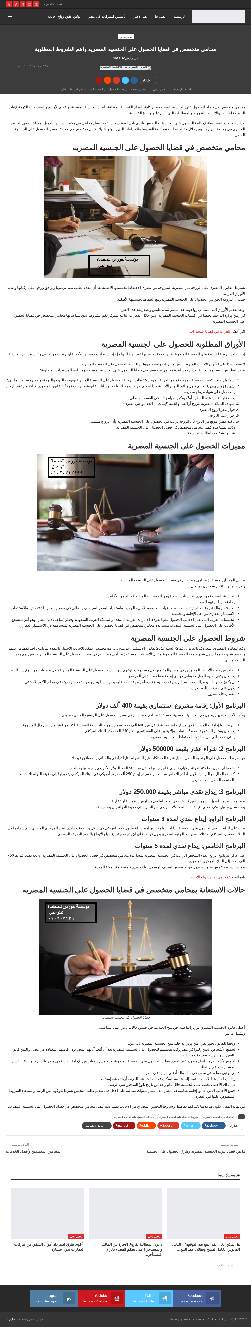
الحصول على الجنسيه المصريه (218, 1117)
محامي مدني (126, 37)
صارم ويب (9, 1319)
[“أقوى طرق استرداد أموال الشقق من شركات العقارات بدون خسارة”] (47, 1213)
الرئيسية (180, 16)
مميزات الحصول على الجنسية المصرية (134, 1117)
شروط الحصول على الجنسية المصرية (178, 1117)
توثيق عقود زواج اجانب (64, 16)
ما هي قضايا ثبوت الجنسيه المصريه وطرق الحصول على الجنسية (195, 1151)
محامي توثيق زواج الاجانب (208, 877)
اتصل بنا (160, 16)
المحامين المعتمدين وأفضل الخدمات (34, 1151)
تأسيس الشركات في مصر (107, 16)
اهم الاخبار (140, 16)
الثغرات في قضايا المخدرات (210, 331)
